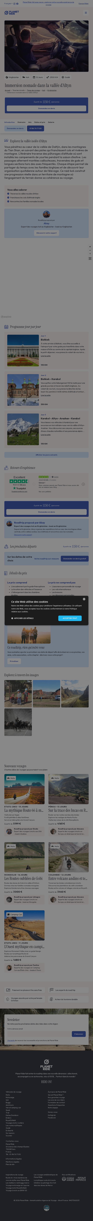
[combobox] (84, 599)
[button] (22, 618)
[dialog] (46, 610)
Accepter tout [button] (70, 618)
